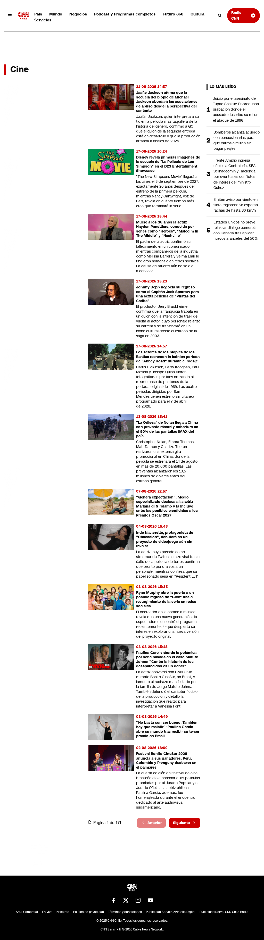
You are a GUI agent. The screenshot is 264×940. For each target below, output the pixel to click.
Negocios (78, 14)
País (38, 14)
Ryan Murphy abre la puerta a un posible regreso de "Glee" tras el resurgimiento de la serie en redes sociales (166, 599)
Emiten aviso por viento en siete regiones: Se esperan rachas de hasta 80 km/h (235, 205)
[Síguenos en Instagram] (138, 900)
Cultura (197, 14)
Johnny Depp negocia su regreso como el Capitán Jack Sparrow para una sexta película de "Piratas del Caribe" (167, 294)
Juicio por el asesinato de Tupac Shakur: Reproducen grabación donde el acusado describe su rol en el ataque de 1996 (236, 109)
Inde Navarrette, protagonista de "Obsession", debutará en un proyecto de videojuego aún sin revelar (164, 539)
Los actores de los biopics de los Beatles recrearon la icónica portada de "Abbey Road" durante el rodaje (168, 357)
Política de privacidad (88, 912)
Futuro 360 (173, 14)
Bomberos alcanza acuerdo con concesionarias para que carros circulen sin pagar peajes (236, 140)
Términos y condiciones (125, 912)
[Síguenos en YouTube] (150, 900)
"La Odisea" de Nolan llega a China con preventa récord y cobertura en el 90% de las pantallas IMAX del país (167, 429)
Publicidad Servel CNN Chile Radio (224, 912)
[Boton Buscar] (220, 16)
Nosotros (62, 912)
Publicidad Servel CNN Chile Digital (170, 912)
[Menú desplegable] (10, 15)
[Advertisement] (42, 379)
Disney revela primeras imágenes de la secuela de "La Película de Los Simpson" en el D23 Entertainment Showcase (168, 164)
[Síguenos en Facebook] (113, 900)
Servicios (42, 20)
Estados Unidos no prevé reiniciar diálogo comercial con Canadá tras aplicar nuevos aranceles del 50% (235, 230)
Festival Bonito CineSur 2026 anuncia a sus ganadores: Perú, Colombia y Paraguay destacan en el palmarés (166, 760)
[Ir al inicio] (23, 16)
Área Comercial (27, 912)
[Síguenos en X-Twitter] (126, 900)
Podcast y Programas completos (124, 14)
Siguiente (181, 822)
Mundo (55, 14)
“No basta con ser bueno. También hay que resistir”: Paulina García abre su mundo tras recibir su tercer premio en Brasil (167, 729)
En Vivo (47, 912)
